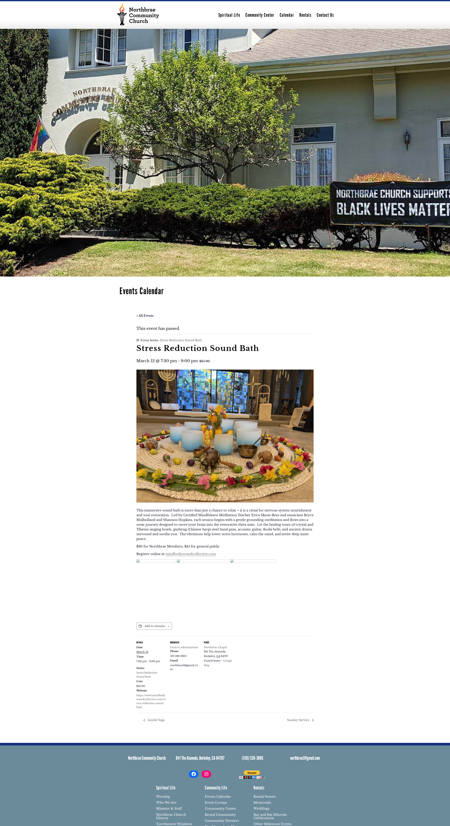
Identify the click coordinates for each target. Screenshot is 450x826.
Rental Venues (264, 797)
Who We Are (166, 803)
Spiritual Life (229, 15)
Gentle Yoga (156, 720)
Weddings (261, 809)
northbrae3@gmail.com (305, 758)
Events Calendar (218, 797)
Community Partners (222, 821)
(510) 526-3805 (252, 758)
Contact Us (325, 15)
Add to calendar (154, 626)
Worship (163, 797)
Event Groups (216, 803)
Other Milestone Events (272, 824)
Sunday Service (298, 720)
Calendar (287, 15)
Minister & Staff (169, 809)
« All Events (144, 315)
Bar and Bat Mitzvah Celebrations (270, 816)
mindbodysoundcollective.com (190, 554)
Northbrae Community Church (147, 758)
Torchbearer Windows (174, 824)
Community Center (259, 15)
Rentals (305, 15)
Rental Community (220, 815)
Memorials (262, 803)
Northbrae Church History (171, 816)
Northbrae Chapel (215, 647)
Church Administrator (184, 647)
